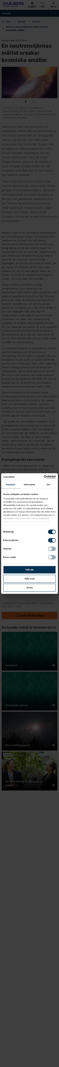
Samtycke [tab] (10, 484)
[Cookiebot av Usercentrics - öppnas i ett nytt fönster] (44, 477)
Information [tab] (29, 484)
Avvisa (29, 587)
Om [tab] (48, 484)
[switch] (52, 540)
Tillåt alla (29, 569)
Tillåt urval (29, 579)
